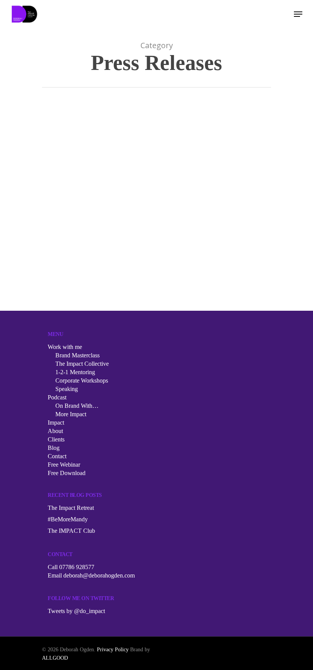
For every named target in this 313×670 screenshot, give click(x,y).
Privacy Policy (113, 649)
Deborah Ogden (90, 301)
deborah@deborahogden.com (99, 575)
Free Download (67, 473)
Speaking (66, 389)
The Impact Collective (82, 363)
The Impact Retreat (71, 508)
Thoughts (122, 219)
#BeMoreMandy (68, 519)
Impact (56, 422)
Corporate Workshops (81, 380)
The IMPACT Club (71, 530)
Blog (54, 448)
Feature (62, 219)
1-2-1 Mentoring (75, 372)
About (55, 431)
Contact (57, 456)
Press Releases (91, 219)
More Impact (70, 414)
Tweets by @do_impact (76, 611)
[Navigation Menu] (298, 14)
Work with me (65, 347)
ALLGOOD (55, 658)
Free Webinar (64, 464)
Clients (56, 439)
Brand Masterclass (77, 355)
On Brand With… (76, 405)
